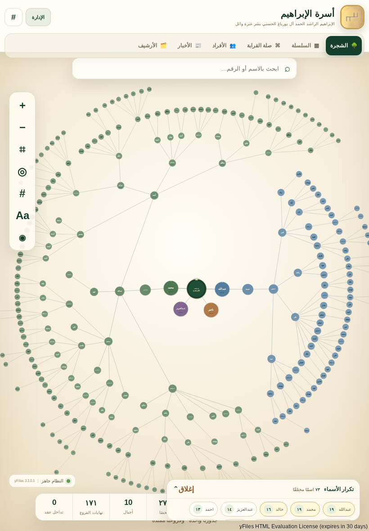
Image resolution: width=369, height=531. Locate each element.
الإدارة (38, 17)
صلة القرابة (263, 45)
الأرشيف (152, 45)
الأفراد (224, 45)
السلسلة (305, 45)
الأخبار (189, 45)
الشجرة (343, 45)
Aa (22, 215)
